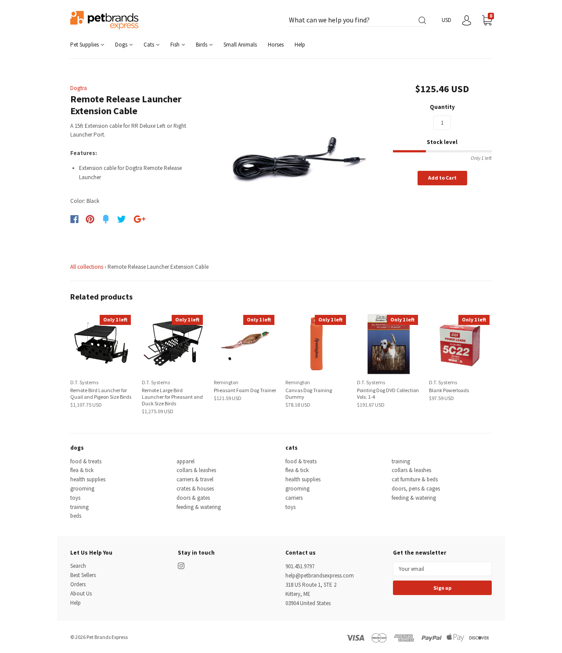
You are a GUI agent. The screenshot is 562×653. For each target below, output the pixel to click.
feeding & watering (199, 507)
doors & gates (193, 497)
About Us (81, 593)
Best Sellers (83, 575)
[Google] (140, 219)
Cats (149, 44)
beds (75, 516)
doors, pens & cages (416, 488)
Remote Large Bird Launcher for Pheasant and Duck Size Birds (172, 397)
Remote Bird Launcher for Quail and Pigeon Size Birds (100, 393)
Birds (202, 44)
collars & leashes (196, 470)
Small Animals (240, 44)
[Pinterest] (90, 219)
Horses (276, 44)
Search (78, 566)
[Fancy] (106, 219)
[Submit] (422, 20)
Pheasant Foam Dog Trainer (245, 390)
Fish (175, 44)
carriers (294, 497)
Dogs (122, 44)
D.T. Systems (84, 382)
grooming (82, 488)
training (79, 507)
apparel (186, 461)
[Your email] (442, 569)
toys (75, 497)
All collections (86, 267)
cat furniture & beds (415, 479)
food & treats (85, 461)
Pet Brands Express (107, 637)
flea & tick (82, 470)
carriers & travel (195, 479)
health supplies (87, 479)
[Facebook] (74, 219)
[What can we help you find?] (357, 20)
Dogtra (78, 88)
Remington (226, 382)
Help (300, 44)
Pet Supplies (85, 44)
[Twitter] (122, 219)
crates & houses (195, 488)
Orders (78, 584)
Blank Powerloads (449, 390)
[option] (299, 159)
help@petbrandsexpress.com (319, 575)
